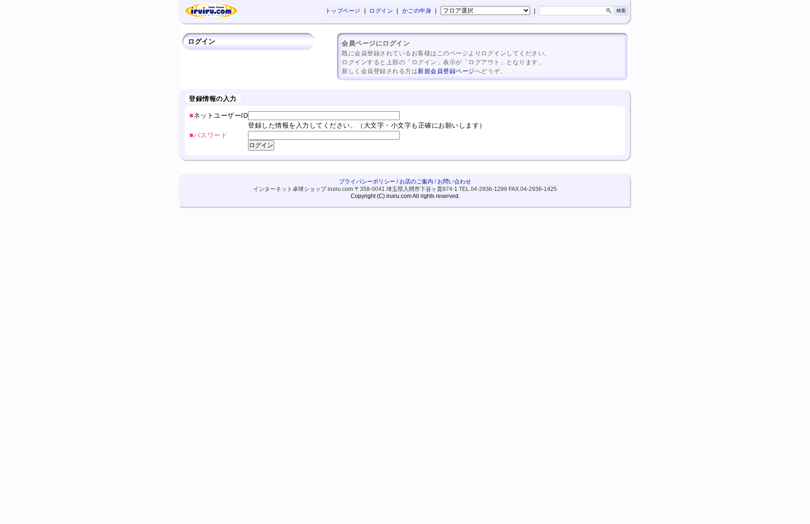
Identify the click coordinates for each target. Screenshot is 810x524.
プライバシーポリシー (367, 181)
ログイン (381, 11)
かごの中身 (417, 11)
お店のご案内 (416, 181)
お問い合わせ (454, 181)
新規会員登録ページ (446, 71)
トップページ (342, 11)
